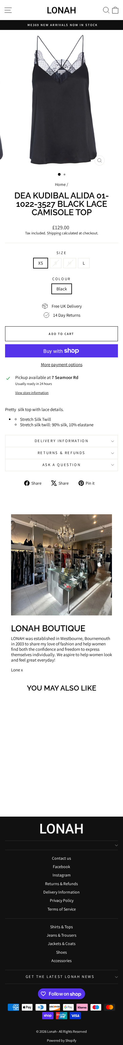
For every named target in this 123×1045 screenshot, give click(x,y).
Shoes (61, 952)
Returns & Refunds (61, 452)
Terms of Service (61, 909)
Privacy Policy (61, 900)
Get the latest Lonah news (60, 976)
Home (60, 184)
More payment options (61, 364)
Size (61, 253)
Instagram (62, 875)
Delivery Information (61, 892)
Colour (61, 279)
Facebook (61, 866)
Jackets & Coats (62, 943)
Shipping (54, 233)
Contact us (61, 858)
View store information (32, 393)
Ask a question (61, 464)
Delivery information (62, 440)
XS (40, 263)
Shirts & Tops (61, 926)
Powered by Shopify (61, 1040)
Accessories (61, 960)
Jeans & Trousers (61, 935)
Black (61, 289)
